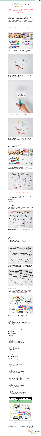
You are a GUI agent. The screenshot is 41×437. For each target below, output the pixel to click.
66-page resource (11, 315)
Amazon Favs (15, 0)
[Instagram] (31, 0)
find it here (26, 422)
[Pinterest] (32, 0)
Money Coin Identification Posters (12, 426)
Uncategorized (20, 13)
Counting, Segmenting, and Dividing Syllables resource (20, 292)
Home (2, 0)
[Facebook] (30, 0)
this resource (24, 320)
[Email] (34, 0)
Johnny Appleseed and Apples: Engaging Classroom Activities (27, 426)
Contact (23, 0)
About (5, 0)
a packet (13, 290)
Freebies (19, 0)
